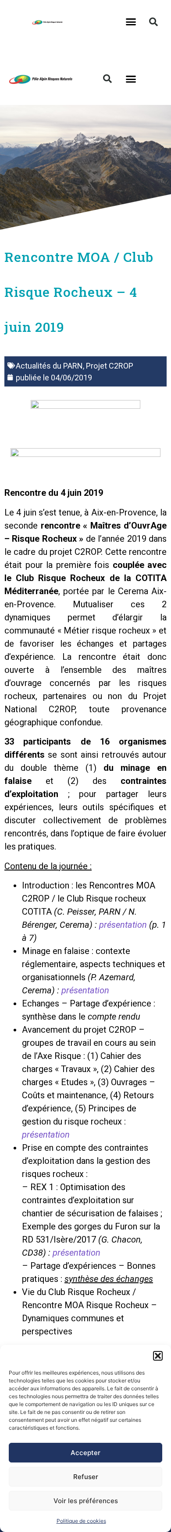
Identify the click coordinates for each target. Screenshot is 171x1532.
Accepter (85, 1452)
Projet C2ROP (109, 365)
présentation (123, 924)
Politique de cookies (81, 1521)
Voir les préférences (85, 1501)
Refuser (85, 1477)
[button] (157, 1355)
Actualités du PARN (49, 365)
